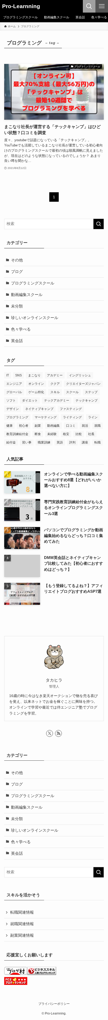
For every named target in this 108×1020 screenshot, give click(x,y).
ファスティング (71, 409)
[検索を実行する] (98, 224)
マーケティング (46, 417)
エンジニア (14, 384)
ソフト (11, 400)
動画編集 (53, 425)
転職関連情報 (22, 912)
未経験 (52, 434)
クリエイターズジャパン (83, 384)
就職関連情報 (22, 924)
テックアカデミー (56, 400)
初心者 (23, 425)
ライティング (72, 417)
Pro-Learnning (21, 6)
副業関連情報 (22, 935)
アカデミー (55, 375)
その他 (17, 260)
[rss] (58, 733)
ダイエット (30, 400)
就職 (97, 425)
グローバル (14, 392)
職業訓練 (44, 442)
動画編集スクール (26, 295)
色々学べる (21, 329)
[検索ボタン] (89, 6)
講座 (85, 442)
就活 (85, 425)
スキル (55, 392)
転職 (97, 442)
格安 (66, 434)
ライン (93, 417)
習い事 (26, 442)
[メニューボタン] (101, 6)
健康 (9, 425)
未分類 (17, 306)
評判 (72, 442)
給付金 (11, 442)
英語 (60, 442)
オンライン (36, 384)
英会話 (17, 341)
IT (7, 375)
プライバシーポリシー (54, 1004)
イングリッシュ (80, 375)
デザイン (12, 409)
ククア (55, 384)
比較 (78, 434)
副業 (38, 425)
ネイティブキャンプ (39, 409)
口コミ (70, 425)
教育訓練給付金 (17, 434)
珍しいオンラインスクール (34, 318)
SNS (18, 375)
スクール (72, 392)
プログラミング (17, 417)
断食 (38, 434)
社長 (91, 434)
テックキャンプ (86, 400)
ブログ (17, 272)
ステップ (91, 392)
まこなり (34, 375)
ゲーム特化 (36, 392)
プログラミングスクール (32, 283)
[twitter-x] (49, 733)
